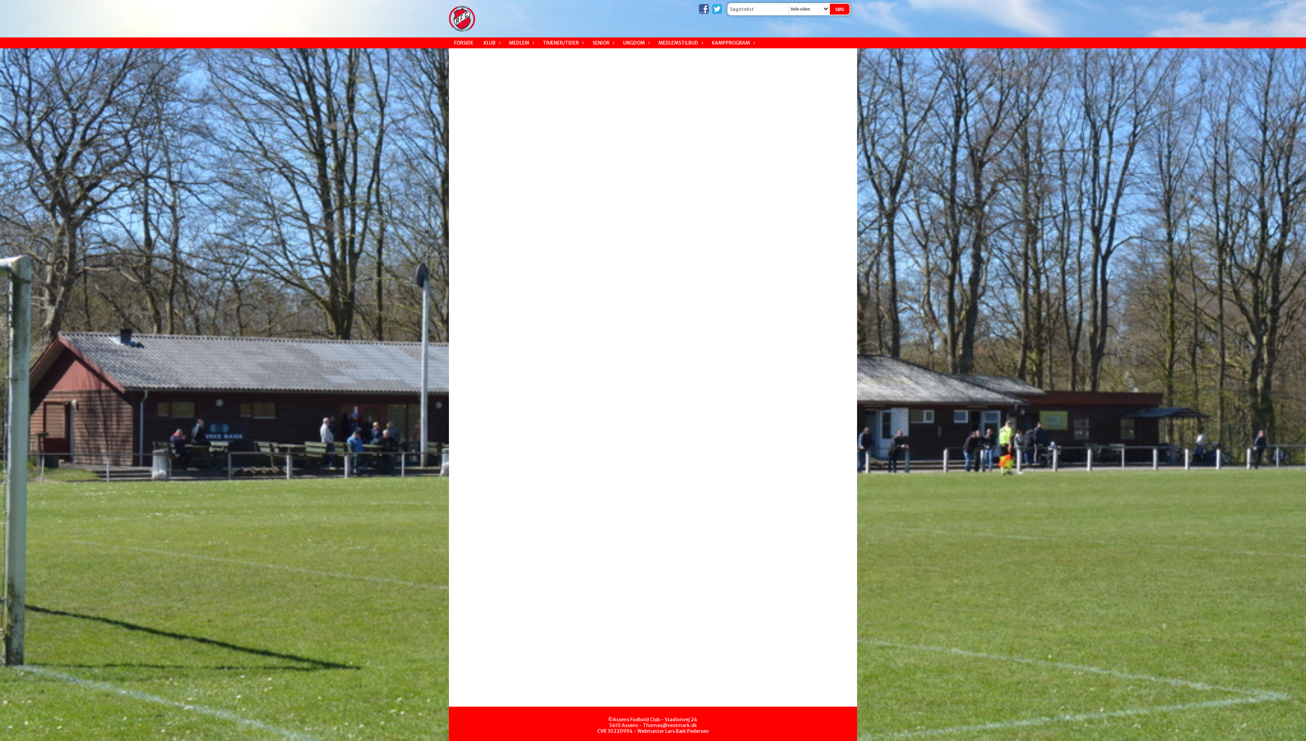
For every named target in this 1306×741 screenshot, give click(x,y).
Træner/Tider (561, 43)
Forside (463, 43)
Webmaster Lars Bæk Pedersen (673, 731)
